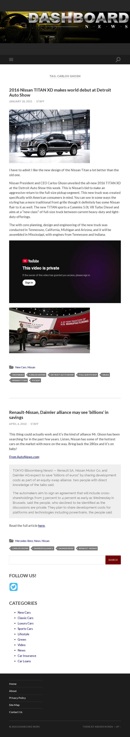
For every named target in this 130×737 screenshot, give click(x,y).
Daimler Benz (66, 548)
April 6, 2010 (18, 423)
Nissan (31, 367)
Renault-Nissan (88, 548)
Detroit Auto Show (62, 374)
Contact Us (15, 712)
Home (12, 683)
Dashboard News (28, 726)
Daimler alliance (43, 548)
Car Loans (24, 661)
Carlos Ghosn (37, 374)
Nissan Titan (19, 380)
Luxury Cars (26, 623)
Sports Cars (25, 628)
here (41, 525)
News (37, 540)
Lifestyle (23, 634)
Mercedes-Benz (24, 540)
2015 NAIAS (18, 374)
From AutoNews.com (24, 457)
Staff (40, 101)
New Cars (20, 367)
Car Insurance (27, 655)
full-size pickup (88, 374)
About (13, 690)
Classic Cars (25, 618)
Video (21, 645)
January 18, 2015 (20, 101)
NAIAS (105, 374)
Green (22, 639)
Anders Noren (104, 726)
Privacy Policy (17, 697)
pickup (36, 380)
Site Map (14, 704)
